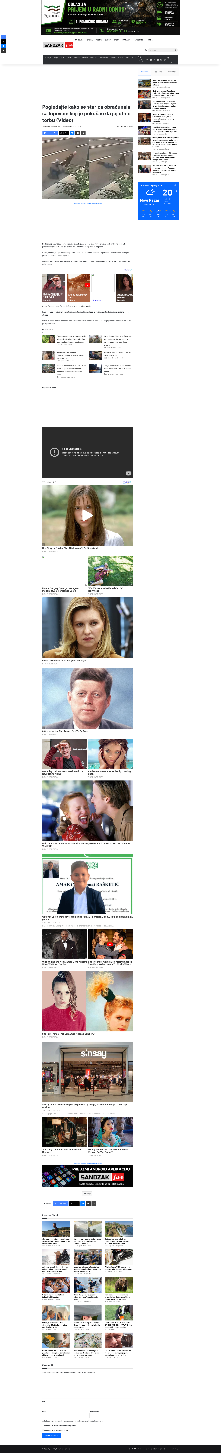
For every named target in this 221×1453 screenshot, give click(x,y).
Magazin (126, 40)
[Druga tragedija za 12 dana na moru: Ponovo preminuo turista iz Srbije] (144, 83)
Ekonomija (93, 57)
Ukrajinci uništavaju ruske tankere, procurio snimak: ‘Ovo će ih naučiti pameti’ (117, 369)
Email (45, 1411)
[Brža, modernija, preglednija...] (87, 1176)
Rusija (88, 1193)
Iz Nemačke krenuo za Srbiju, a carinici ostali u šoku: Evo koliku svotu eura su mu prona (86, 1353)
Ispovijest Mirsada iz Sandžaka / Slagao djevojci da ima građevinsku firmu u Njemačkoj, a (87, 1269)
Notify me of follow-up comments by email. (60, 1425)
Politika (69, 57)
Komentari (172, 72)
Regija (99, 40)
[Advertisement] (87, 84)
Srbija (90, 40)
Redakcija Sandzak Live (52, 126)
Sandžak (79, 40)
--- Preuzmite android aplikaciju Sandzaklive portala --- (87, 203)
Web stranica (94, 1411)
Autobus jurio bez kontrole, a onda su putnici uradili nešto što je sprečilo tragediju (87, 1241)
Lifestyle (139, 40)
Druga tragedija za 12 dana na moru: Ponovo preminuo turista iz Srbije (165, 82)
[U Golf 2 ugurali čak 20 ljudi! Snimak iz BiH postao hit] (56, 1285)
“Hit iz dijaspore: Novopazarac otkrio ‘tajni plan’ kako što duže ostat (86, 1297)
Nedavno (144, 72)
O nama (166, 1449)
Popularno (158, 72)
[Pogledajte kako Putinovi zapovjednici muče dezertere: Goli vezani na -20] (48, 355)
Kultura (133, 57)
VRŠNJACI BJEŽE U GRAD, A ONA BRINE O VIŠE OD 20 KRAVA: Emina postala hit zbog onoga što (118, 1325)
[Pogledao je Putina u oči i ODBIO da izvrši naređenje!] (95, 355)
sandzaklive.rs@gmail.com (153, 1449)
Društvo (77, 57)
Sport (116, 40)
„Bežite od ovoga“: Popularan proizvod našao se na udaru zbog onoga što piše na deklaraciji (166, 93)
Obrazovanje (104, 57)
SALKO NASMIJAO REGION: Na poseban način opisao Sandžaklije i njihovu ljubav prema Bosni (56, 1353)
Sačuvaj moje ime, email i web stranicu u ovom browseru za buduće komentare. (73, 1421)
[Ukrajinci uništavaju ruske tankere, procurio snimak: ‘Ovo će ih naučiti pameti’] (95, 368)
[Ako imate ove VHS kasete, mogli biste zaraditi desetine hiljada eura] (119, 1257)
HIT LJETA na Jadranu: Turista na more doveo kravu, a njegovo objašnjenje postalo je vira (118, 1353)
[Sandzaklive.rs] (58, 45)
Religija (113, 57)
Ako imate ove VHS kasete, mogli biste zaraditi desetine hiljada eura (118, 1268)
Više (149, 40)
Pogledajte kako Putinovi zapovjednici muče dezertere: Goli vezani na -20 (70, 355)
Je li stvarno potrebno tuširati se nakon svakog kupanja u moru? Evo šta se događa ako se (55, 1269)
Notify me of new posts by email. (56, 1430)
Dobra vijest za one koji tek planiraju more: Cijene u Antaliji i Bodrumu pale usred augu (117, 1241)
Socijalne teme (123, 57)
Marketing (174, 1449)
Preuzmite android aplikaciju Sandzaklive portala (87, 1163)
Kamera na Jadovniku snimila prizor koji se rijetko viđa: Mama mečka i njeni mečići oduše (117, 1297)
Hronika (85, 57)
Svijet (108, 40)
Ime (44, 1401)
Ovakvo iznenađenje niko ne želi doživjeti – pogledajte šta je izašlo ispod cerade (87, 1325)
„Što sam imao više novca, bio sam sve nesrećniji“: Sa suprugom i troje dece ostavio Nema (56, 1241)
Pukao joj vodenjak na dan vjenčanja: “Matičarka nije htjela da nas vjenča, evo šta (55, 1325)
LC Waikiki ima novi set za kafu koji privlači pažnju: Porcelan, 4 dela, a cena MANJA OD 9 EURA (165, 129)
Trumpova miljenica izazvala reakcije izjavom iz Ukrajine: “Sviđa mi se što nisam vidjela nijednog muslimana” (71, 339)
